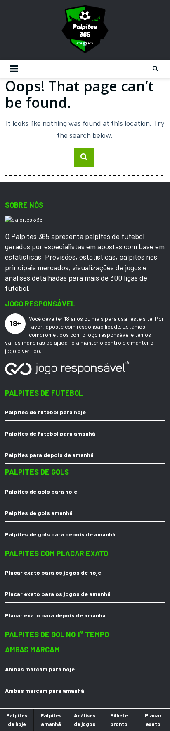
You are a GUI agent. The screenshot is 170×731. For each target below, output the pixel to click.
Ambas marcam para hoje (40, 669)
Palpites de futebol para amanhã (50, 433)
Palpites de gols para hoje (41, 491)
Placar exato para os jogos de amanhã (58, 593)
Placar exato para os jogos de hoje (53, 572)
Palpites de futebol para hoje (45, 411)
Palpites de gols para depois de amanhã (60, 534)
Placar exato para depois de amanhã (55, 615)
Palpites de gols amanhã (39, 512)
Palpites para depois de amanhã (49, 454)
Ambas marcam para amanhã (44, 690)
